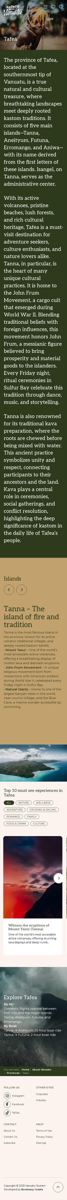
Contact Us (10, 1136)
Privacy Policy (44, 1136)
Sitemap (41, 1143)
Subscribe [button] (9, 1143)
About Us (9, 1130)
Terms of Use (44, 1130)
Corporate (42, 1094)
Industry (41, 1100)
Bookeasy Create (32, 1189)
